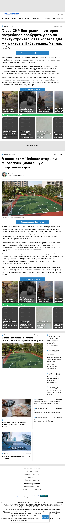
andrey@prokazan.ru (31, 474)
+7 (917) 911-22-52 (31, 472)
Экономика (52, 387)
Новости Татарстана (9, 154)
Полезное (51, 350)
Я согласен (45, 517)
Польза (6, 453)
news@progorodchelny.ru (31, 489)
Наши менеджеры (31, 480)
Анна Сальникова (14, 174)
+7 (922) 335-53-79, (31, 487)
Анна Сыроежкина (9, 47)
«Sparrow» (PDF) (54, 513)
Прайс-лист (31, 477)
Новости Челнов (8, 26)
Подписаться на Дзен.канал (32, 53)
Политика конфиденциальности (51, 518)
